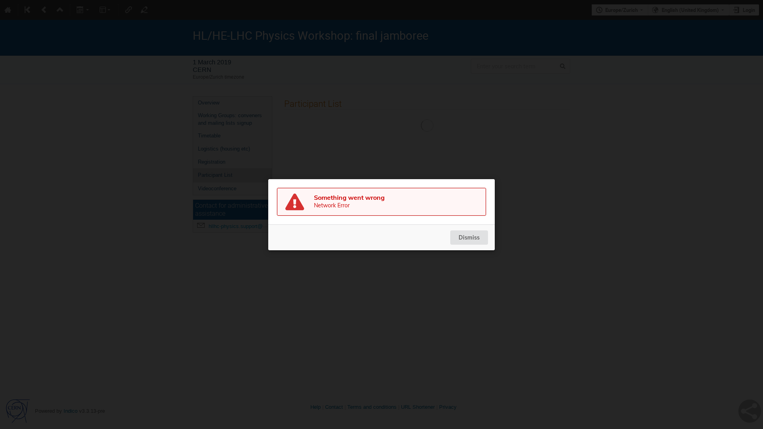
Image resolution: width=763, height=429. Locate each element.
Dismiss (469, 237)
